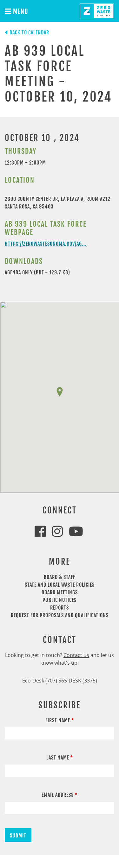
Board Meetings (60, 592)
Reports (59, 607)
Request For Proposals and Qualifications (60, 615)
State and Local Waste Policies (60, 585)
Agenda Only (19, 272)
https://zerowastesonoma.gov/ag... (46, 244)
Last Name (57, 757)
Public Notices (59, 600)
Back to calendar (29, 32)
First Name (57, 720)
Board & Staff (59, 577)
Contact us (76, 655)
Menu (19, 12)
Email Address (58, 795)
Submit (18, 835)
